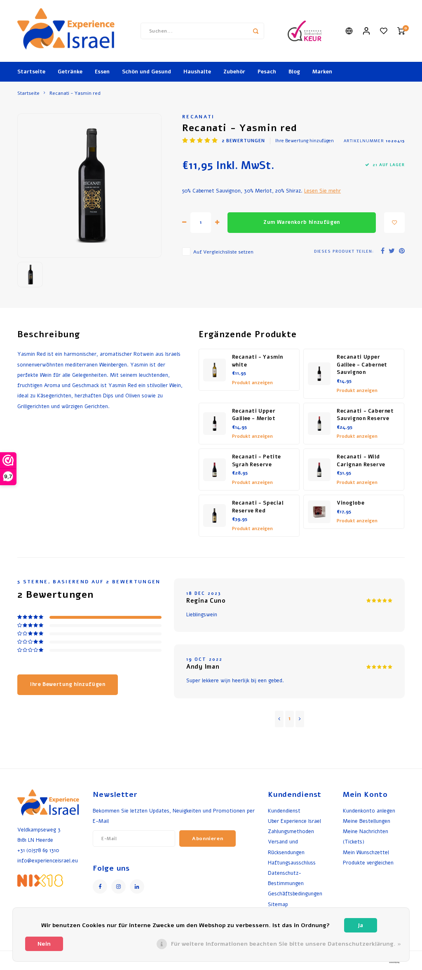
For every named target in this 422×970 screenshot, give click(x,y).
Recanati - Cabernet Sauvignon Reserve (365, 415)
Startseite (31, 71)
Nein (44, 944)
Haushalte (197, 71)
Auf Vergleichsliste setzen (223, 252)
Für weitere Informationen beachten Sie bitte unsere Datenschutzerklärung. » (286, 944)
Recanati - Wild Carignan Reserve (361, 460)
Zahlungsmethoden (291, 831)
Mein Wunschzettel (366, 852)
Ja (360, 925)
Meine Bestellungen (366, 820)
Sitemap (278, 904)
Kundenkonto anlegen (369, 810)
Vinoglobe (351, 503)
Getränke (70, 71)
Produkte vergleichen (368, 862)
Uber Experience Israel (294, 820)
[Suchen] (256, 31)
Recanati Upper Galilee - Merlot (254, 415)
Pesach (267, 71)
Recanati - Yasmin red (75, 93)
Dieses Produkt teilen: (344, 251)
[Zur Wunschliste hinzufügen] (394, 222)
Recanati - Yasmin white (258, 361)
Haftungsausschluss (292, 862)
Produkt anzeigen (252, 383)
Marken (322, 71)
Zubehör (234, 71)
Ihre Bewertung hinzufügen (304, 141)
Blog (294, 71)
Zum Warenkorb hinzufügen (301, 222)
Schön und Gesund (146, 71)
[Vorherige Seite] (279, 719)
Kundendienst (284, 810)
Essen (102, 71)
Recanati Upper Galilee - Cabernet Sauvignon (362, 365)
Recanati (198, 116)
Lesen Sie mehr (322, 190)
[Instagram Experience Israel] (118, 886)
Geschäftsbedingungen (295, 893)
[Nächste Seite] (299, 719)
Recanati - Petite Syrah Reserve (256, 460)
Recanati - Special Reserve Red (258, 507)
